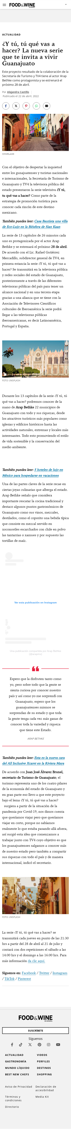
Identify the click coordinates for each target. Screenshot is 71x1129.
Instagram (60, 973)
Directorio (12, 1106)
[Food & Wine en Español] (22, 4)
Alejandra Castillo (18, 92)
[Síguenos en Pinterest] (39, 1044)
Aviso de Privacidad (18, 1086)
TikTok (10, 979)
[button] (4, 4)
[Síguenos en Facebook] (12, 1044)
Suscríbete (35, 1030)
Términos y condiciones (13, 1098)
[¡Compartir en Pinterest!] (26, 106)
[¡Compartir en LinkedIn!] (36, 106)
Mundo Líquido (17, 1068)
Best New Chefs (17, 1074)
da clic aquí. (36, 961)
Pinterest (24, 979)
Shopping (44, 1074)
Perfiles (43, 1061)
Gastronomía (15, 1061)
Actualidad (11, 34)
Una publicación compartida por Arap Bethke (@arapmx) (35, 652)
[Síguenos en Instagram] (48, 1044)
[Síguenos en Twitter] (30, 1044)
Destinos (44, 1068)
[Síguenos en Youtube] (58, 1044)
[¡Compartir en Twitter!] (16, 106)
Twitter (44, 973)
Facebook (29, 973)
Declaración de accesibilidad (46, 1088)
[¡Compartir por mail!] (46, 106)
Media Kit (42, 1096)
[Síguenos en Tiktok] (20, 1044)
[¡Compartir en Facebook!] (5, 106)
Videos (42, 1055)
